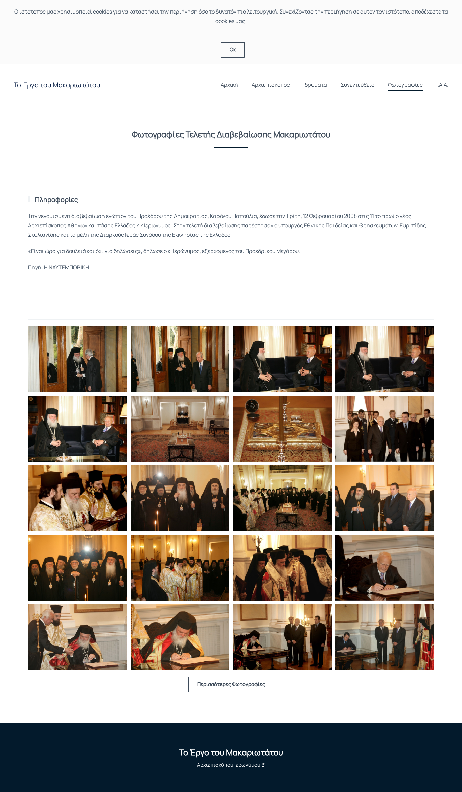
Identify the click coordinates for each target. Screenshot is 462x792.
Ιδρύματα (315, 84)
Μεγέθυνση (77, 359)
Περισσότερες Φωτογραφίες (231, 684)
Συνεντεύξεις (357, 84)
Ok (233, 49)
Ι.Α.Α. (442, 84)
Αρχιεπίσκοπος (271, 84)
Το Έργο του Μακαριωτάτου (57, 84)
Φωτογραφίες (405, 84)
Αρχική (229, 84)
